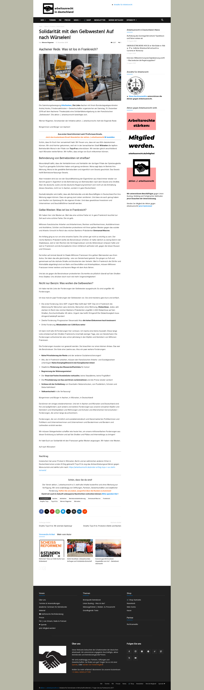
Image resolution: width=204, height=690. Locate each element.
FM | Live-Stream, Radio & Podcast (52, 621)
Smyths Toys (44, 501)
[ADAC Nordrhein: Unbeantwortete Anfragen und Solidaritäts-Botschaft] (80, 548)
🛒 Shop (87, 20)
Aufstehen (63, 498)
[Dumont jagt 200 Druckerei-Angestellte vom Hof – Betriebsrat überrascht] (108, 548)
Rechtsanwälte (132, 624)
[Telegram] (63, 511)
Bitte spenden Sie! (110, 494)
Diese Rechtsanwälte (138, 96)
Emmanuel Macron (94, 498)
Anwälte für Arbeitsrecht (122, 4)
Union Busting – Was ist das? (94, 603)
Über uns (42, 600)
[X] (46, 511)
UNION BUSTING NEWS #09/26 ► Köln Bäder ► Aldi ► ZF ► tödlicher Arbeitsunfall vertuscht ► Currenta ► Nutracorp (146, 48)
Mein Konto (131, 607)
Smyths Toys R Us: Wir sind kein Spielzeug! (55, 526)
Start (40, 26)
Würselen (77, 501)
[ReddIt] (84, 511)
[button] (162, 20)
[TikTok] (154, 651)
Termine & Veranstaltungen (49, 603)
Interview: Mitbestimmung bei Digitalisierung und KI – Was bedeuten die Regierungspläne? (146, 59)
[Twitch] (161, 651)
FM (60, 20)
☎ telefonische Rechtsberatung (51, 614)
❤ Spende (43, 624)
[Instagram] (135, 651)
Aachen (54, 498)
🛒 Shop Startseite (134, 600)
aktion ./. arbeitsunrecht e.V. (49, 688)
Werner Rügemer (48, 42)
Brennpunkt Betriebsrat (92, 600)
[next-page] (44, 568)
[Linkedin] (79, 511)
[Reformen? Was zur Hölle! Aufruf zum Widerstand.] (52, 548)
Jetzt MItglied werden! (47, 628)
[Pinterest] (52, 511)
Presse (67, 20)
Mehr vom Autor (64, 534)
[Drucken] (74, 511)
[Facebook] (41, 511)
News (76, 20)
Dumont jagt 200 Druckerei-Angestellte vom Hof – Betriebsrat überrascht (107, 561)
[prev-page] (40, 568)
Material (42, 610)
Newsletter (99, 20)
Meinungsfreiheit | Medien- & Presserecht (99, 607)
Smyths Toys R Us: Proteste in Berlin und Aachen (102, 526)
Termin (52, 20)
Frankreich (106, 498)
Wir (42, 20)
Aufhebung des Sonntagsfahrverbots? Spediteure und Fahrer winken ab (145, 37)
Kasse (129, 610)
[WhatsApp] (57, 511)
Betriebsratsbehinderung (77, 498)
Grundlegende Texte (90, 610)
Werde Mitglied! (116, 20)
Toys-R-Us (54, 501)
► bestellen (109, 137)
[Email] (68, 511)
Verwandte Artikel (47, 534)
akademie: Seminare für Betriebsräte (53, 607)
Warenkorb (131, 603)
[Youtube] (135, 658)
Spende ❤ (131, 20)
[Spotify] (142, 651)
